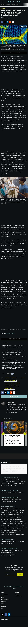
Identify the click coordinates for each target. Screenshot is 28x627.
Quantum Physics (9, 388)
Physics (3, 8)
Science (24, 329)
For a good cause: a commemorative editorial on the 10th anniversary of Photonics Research (13, 363)
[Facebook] (2, 22)
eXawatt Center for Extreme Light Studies (10, 354)
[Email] (13, 22)
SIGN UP (13, 4)
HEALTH (8, 4)
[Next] (24, 433)
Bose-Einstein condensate (11, 385)
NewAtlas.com (18, 595)
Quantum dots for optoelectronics (8, 359)
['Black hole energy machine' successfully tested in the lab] (14, 427)
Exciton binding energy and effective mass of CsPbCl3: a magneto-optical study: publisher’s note (13, 350)
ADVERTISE (3, 601)
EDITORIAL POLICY (5, 599)
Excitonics (14, 377)
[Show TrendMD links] (25, 373)
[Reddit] (10, 22)
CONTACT (3, 606)
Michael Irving (10, 402)
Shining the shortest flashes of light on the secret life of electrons (13, 346)
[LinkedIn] (7, 22)
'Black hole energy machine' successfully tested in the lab (13, 436)
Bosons (18, 383)
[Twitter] (5, 22)
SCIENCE (3, 4)
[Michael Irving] (3, 403)
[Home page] (14, 2)
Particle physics (9, 383)
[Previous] (3, 433)
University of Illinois (10, 333)
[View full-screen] (26, 26)
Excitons (23, 377)
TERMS (2, 603)
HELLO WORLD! (4, 594)
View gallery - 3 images (14, 53)
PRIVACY (3, 605)
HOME (17, 4)
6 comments (15, 396)
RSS (2, 608)
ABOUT (2, 597)
